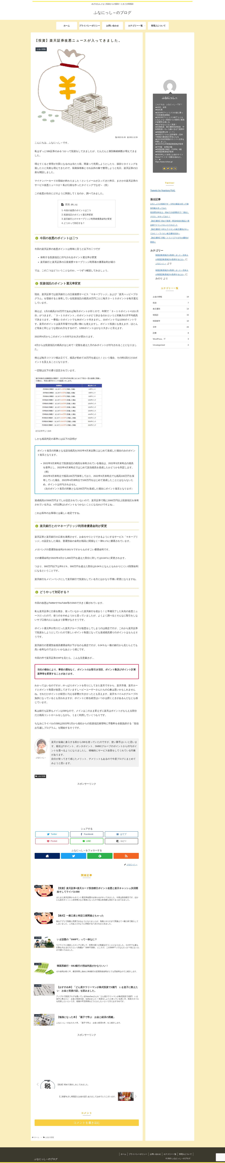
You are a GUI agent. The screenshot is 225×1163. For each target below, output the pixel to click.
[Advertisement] (87, 804)
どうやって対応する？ (74, 223)
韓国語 (171, 315)
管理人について (185, 1154)
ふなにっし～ (170, 97)
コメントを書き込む (86, 1122)
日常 (171, 327)
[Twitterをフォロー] (73, 856)
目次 (67, 204)
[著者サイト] (47, 856)
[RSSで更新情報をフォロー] (126, 856)
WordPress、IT (171, 339)
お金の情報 (41, 776)
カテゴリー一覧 (170, 1154)
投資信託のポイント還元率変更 (78, 214)
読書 (171, 333)
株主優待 (171, 309)
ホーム (123, 1154)
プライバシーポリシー (138, 1154)
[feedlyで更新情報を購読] (100, 856)
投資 (171, 303)
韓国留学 (171, 321)
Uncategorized (171, 345)
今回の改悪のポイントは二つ (77, 210)
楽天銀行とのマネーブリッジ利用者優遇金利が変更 (88, 219)
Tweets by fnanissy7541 (162, 190)
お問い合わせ (155, 1154)
